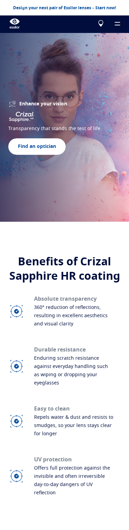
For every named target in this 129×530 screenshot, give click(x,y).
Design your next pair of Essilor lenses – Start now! (64, 8)
